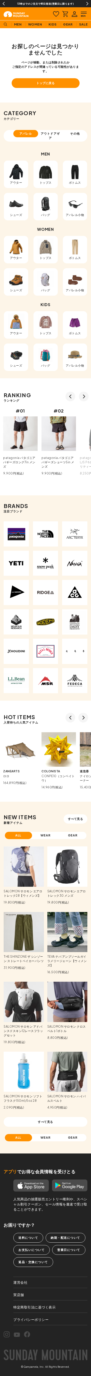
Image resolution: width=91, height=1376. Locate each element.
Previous (3, 3)
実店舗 (18, 1294)
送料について (28, 1237)
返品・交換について (33, 1262)
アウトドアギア (50, 136)
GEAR (72, 835)
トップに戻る (45, 83)
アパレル (25, 133)
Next (87, 3)
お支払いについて (31, 1250)
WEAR (45, 835)
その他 (75, 133)
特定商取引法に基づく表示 (34, 1307)
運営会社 (20, 1282)
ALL (18, 835)
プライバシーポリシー (31, 1319)
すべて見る (75, 819)
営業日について (68, 1250)
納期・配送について (65, 1237)
